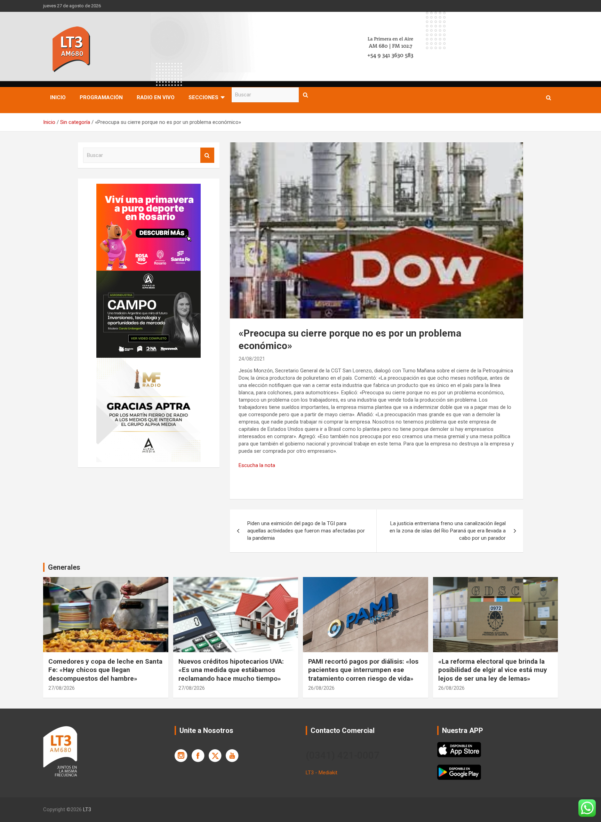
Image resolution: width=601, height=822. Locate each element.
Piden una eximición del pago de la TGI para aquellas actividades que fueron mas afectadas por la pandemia (306, 530)
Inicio (58, 97)
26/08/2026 (321, 688)
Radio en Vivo (156, 97)
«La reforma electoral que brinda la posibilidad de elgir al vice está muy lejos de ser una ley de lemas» (492, 669)
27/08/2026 (61, 688)
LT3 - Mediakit (321, 772)
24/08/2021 (252, 359)
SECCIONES (203, 97)
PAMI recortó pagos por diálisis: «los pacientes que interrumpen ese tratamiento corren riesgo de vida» (363, 669)
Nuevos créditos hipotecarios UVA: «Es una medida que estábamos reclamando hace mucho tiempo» (231, 669)
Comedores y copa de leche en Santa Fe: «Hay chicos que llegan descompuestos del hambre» (105, 669)
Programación (101, 97)
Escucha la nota (257, 465)
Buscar (306, 95)
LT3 (87, 809)
